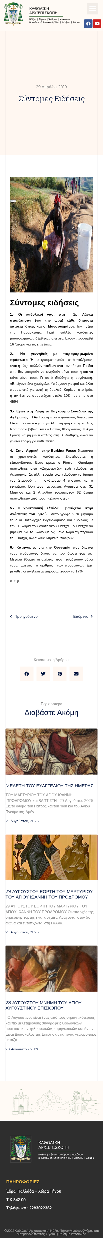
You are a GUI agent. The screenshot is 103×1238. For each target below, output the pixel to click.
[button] (92, 8)
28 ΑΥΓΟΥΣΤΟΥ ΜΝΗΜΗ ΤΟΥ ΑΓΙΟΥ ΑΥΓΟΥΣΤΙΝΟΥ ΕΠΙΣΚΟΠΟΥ (44, 1005)
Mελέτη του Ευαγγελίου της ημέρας (49, 785)
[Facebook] (88, 23)
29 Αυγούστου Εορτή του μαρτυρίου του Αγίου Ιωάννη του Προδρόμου (49, 894)
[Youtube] (97, 23)
